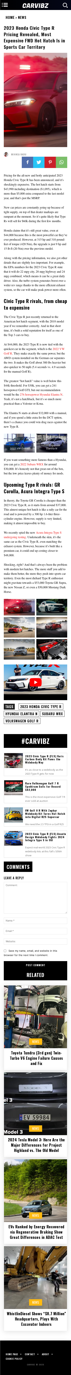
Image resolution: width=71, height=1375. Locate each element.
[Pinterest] (50, 162)
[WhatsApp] (61, 162)
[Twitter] (38, 162)
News (22, 17)
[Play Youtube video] (35, 682)
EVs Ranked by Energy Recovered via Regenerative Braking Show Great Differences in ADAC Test (36, 1232)
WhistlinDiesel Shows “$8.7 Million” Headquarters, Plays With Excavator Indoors (36, 1319)
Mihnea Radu (18, 154)
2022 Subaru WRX (32, 464)
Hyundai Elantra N (21, 713)
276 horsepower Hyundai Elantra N (41, 394)
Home (10, 17)
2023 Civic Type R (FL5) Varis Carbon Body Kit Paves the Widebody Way (44, 759)
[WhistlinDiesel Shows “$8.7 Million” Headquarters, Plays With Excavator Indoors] (35, 1277)
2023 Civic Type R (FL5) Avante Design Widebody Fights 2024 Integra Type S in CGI (45, 837)
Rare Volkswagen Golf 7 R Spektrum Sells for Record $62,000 (43, 786)
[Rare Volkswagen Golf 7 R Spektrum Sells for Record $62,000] (13, 787)
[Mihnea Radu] (7, 154)
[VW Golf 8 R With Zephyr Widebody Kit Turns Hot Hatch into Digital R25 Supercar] (13, 814)
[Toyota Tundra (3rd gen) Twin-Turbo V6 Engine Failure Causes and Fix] (35, 1016)
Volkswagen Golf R (22, 720)
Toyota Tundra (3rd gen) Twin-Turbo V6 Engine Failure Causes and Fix (36, 1058)
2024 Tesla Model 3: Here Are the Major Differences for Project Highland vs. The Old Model (36, 1145)
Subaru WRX (52, 713)
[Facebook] (27, 162)
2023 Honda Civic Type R (41, 706)
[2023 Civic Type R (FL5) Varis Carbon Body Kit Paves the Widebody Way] (13, 760)
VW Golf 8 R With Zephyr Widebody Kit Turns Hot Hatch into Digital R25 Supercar (45, 813)
